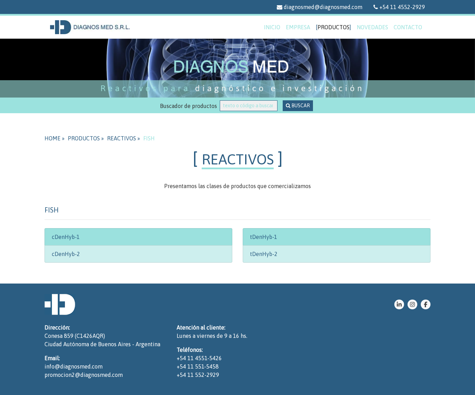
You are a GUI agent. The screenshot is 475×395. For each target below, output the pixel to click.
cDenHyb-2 (66, 254)
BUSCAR (300, 105)
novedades (372, 27)
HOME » (55, 138)
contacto (408, 27)
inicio (272, 27)
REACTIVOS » (123, 138)
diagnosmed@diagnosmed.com (322, 7)
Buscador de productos (190, 106)
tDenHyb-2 (263, 254)
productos (333, 27)
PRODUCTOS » (86, 138)
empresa (298, 27)
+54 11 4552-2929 (401, 7)
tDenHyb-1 (263, 237)
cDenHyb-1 (66, 237)
